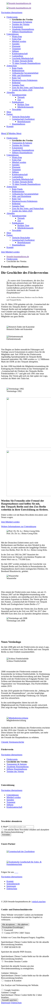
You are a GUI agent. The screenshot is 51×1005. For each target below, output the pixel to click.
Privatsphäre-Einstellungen (12, 927)
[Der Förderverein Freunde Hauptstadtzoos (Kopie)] (19, 8)
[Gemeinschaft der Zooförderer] (21, 851)
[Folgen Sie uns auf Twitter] (17, 872)
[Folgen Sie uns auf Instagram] (16, 872)
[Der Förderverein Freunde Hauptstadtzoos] (19, 3)
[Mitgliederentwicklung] (17, 718)
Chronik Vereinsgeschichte (12, 742)
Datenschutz (16, 1002)
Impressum (5, 1002)
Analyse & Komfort (12, 980)
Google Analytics (11, 990)
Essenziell (8, 930)
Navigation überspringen (11, 12)
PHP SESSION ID (12, 947)
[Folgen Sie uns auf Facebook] (15, 872)
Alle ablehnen (23, 924)
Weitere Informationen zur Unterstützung (18, 526)
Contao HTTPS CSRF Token (17, 933)
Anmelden (6, 835)
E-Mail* (4, 826)
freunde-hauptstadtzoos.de (18, 256)
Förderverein (12, 259)
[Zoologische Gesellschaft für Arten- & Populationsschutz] (25, 864)
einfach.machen (39, 901)
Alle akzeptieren (8, 924)
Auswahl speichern (9, 1000)
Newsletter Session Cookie (15, 961)
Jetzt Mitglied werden (10, 252)
